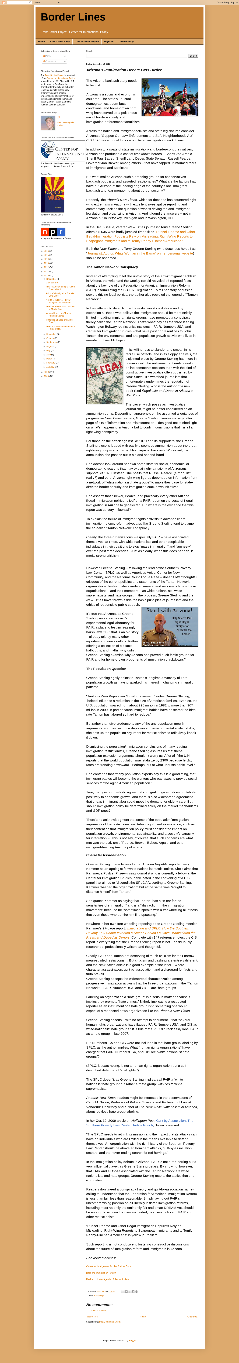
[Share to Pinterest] (136, 1291)
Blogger (132, 1340)
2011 (46, 271)
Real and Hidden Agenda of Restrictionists (107, 1279)
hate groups (99, 1296)
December (51, 279)
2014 (46, 259)
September (51, 342)
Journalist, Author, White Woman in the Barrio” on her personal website (140, 253)
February (50, 363)
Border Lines (73, 17)
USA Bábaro (52, 282)
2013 (46, 263)
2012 (46, 267)
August (50, 346)
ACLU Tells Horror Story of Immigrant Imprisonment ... (60, 301)
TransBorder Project (87, 41)
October (50, 338)
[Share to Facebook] (133, 1291)
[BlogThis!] (126, 1291)
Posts (48, 56)
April (48, 354)
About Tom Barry (60, 41)
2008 (46, 376)
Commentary (126, 41)
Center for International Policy (61, 78)
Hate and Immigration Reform (101, 1273)
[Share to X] (129, 1291)
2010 (46, 275)
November (51, 334)
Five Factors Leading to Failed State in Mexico (60, 288)
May (48, 350)
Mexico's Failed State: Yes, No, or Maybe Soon (60, 307)
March (49, 359)
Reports (109, 41)
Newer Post (92, 1317)
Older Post (192, 1317)
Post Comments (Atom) (110, 1322)
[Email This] (123, 1291)
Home (41, 41)
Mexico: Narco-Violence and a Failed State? (60, 327)
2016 (46, 251)
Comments (50, 61)
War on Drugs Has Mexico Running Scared (58, 314)
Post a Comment (98, 1310)
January (50, 367)
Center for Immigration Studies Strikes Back (108, 1266)
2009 (46, 372)
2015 (46, 255)
